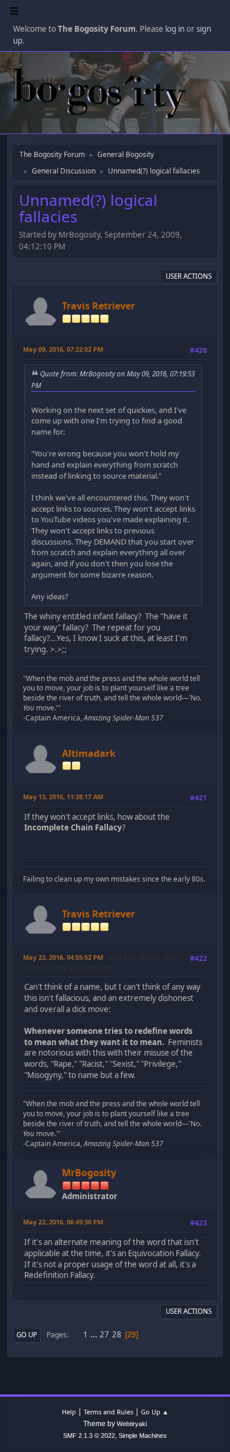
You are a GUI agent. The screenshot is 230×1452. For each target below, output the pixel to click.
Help (69, 1411)
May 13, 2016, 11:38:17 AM (63, 796)
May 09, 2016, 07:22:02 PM (63, 349)
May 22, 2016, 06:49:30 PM (63, 1221)
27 (104, 1334)
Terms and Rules (108, 1411)
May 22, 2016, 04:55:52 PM (63, 957)
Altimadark (89, 753)
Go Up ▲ (155, 1411)
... (94, 1334)
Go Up (27, 1334)
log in (175, 29)
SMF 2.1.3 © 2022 (89, 1435)
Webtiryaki (132, 1423)
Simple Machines (143, 1435)
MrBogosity (89, 1172)
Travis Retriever (98, 305)
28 (116, 1334)
